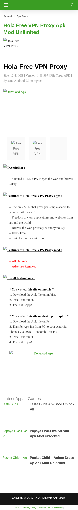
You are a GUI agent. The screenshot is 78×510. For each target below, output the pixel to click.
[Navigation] (5, 5)
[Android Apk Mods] (40, 4)
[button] (11, 46)
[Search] (71, 4)
